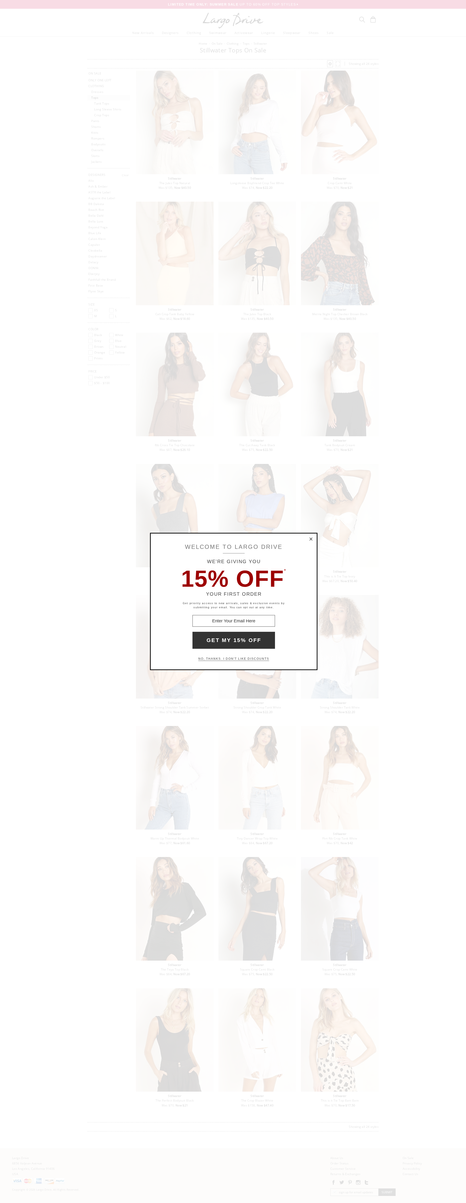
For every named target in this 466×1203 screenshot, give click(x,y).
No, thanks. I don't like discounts (233, 658)
